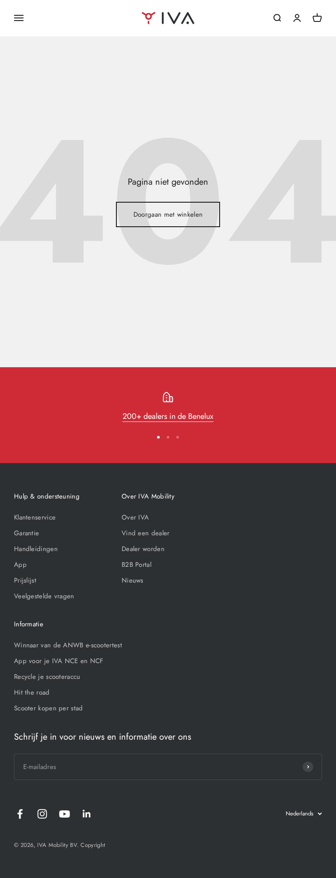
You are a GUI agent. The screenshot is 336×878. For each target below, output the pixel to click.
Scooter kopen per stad (48, 708)
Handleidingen (36, 549)
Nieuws (133, 580)
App (20, 564)
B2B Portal (136, 564)
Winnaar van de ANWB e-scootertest (68, 645)
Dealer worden (143, 549)
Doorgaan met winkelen (168, 214)
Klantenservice (35, 517)
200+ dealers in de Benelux (168, 416)
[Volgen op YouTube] (64, 814)
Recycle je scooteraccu (47, 676)
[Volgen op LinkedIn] (87, 814)
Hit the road (32, 692)
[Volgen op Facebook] (20, 814)
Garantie (26, 533)
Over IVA (135, 517)
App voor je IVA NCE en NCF (59, 661)
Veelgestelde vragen (44, 596)
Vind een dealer (146, 533)
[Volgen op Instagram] (42, 814)
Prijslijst (25, 580)
